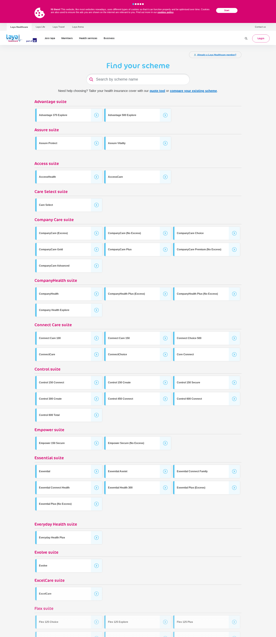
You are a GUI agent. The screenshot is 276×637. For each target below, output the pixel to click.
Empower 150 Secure (52, 443)
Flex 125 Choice (48, 622)
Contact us (260, 27)
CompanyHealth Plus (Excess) (126, 293)
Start (226, 10)
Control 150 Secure (188, 382)
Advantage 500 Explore (122, 115)
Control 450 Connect (120, 398)
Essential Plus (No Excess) (55, 504)
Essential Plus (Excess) (191, 487)
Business (109, 38)
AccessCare (115, 176)
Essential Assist (117, 471)
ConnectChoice (117, 354)
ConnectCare (47, 354)
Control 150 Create (119, 382)
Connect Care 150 (119, 338)
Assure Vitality (117, 143)
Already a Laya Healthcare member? (216, 54)
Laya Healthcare (19, 27)
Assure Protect (48, 143)
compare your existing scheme (193, 91)
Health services (88, 38)
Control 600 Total (49, 415)
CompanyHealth (49, 293)
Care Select (46, 205)
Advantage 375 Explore (53, 115)
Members (67, 38)
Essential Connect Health (54, 487)
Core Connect (185, 354)
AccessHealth (47, 176)
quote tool (157, 91)
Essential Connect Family (192, 471)
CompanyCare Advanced (54, 265)
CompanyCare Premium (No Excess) (199, 249)
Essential (44, 471)
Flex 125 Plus (185, 622)
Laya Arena (78, 27)
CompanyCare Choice (190, 233)
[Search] (246, 38)
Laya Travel (59, 27)
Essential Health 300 (120, 487)
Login (260, 38)
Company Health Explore (54, 310)
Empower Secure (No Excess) (126, 443)
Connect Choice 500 (189, 338)
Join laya (50, 38)
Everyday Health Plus (52, 537)
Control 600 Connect (189, 398)
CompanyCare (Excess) (53, 233)
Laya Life (40, 27)
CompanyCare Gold (51, 249)
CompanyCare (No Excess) (124, 233)
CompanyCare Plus (120, 249)
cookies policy (165, 12)
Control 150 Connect (51, 382)
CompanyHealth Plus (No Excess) (197, 293)
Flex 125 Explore (118, 622)
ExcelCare (45, 593)
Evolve (43, 565)
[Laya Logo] (22, 38)
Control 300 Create (50, 398)
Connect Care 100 (50, 338)
